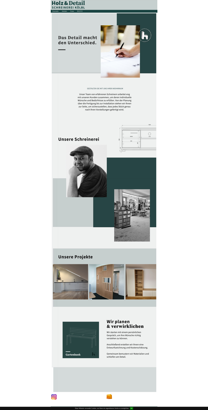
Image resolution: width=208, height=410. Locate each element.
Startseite (55, 11)
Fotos (72, 11)
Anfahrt (64, 11)
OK (131, 408)
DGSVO (80, 11)
